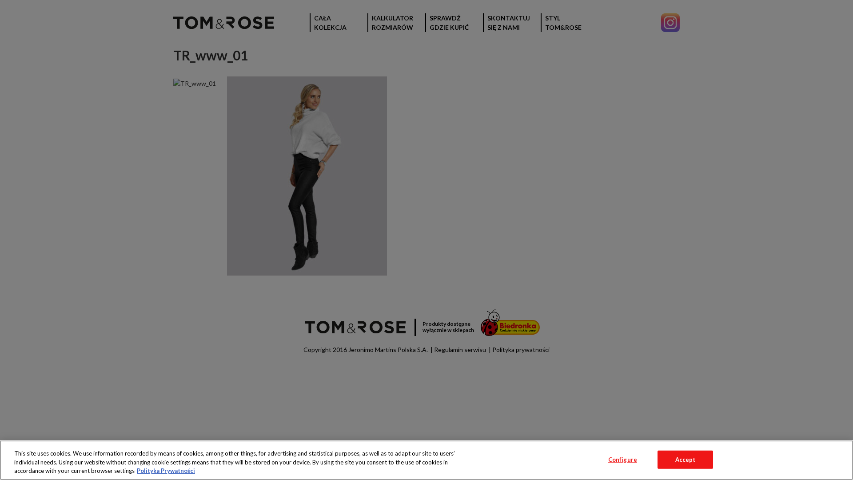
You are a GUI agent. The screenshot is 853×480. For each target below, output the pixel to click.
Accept (685, 459)
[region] (426, 460)
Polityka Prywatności (166, 470)
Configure (622, 459)
